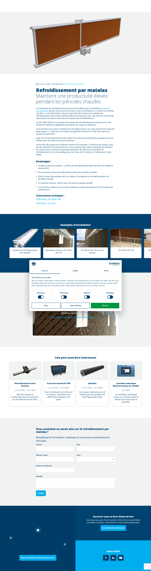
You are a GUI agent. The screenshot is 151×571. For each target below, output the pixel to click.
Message (39, 476)
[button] (64, 544)
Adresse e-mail (42, 455)
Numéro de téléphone (44, 466)
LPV (95, 111)
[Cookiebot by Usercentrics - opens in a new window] (110, 263)
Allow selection (75, 305)
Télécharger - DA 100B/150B (48, 199)
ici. (88, 313)
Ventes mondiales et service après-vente (38, 558)
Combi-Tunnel (42, 111)
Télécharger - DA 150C (46, 203)
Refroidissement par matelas (74, 84)
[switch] (64, 297)
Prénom (39, 444)
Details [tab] (75, 271)
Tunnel (105, 108)
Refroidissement (57, 84)
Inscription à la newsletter (113, 528)
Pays (79, 455)
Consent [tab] (45, 271)
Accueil (41, 84)
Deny (46, 305)
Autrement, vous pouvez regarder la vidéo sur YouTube (75, 317)
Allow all (105, 305)
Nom (78, 444)
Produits (48, 84)
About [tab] (106, 271)
